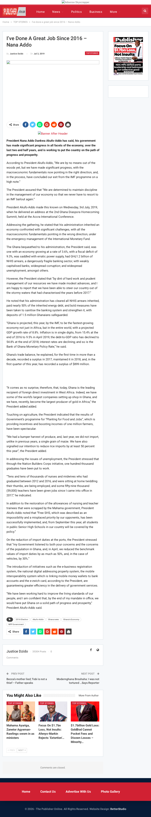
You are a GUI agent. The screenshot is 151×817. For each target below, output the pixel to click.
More (113, 12)
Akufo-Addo (38, 619)
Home (40, 12)
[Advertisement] (53, 376)
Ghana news (53, 619)
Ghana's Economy (71, 619)
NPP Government (16, 624)
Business (95, 12)
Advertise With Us (78, 791)
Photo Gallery (110, 791)
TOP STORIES (92, 53)
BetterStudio (118, 809)
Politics (76, 12)
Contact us (48, 791)
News (56, 12)
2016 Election (22, 619)
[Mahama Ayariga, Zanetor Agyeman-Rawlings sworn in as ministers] (20, 711)
